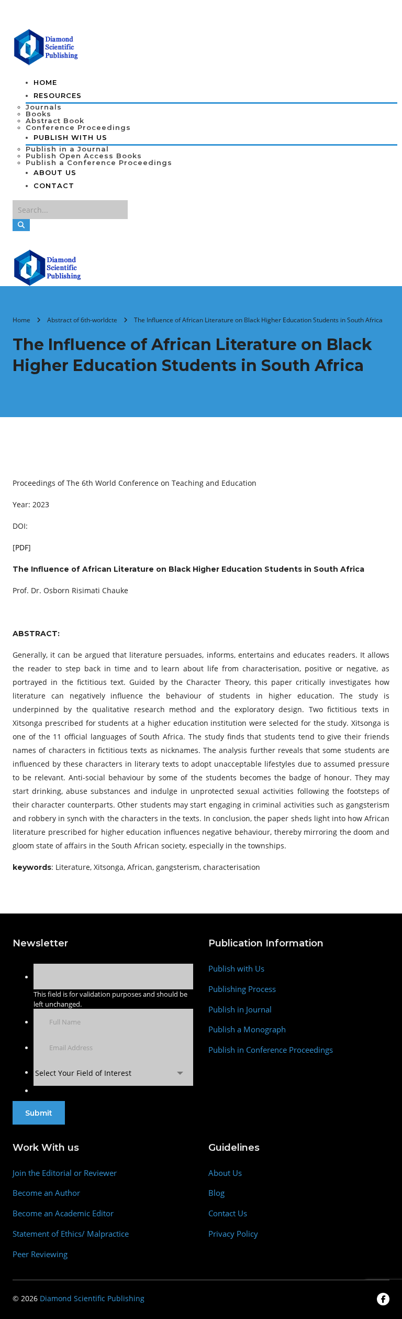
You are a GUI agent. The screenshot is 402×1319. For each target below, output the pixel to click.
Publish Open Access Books (84, 155)
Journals (44, 107)
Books (38, 114)
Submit (38, 1113)
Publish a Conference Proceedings (99, 162)
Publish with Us (236, 969)
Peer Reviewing (40, 1254)
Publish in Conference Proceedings (270, 1050)
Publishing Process (242, 989)
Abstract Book (55, 120)
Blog (216, 1193)
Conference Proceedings (78, 127)
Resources (58, 95)
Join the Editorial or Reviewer (65, 1173)
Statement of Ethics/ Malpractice (71, 1234)
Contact (54, 185)
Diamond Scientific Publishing (92, 1298)
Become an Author (46, 1193)
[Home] (48, 266)
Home (45, 82)
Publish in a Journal (67, 149)
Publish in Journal (240, 1010)
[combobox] (113, 1073)
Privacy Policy (233, 1234)
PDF (21, 547)
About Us (55, 172)
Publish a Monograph (247, 1029)
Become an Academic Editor (63, 1213)
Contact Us (227, 1213)
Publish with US (70, 137)
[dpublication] (46, 46)
